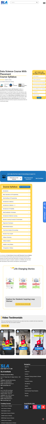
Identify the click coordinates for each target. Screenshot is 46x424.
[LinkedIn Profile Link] (39, 407)
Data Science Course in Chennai (7, 413)
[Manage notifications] (43, 419)
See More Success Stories (22, 304)
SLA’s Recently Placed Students (31, 390)
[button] (16, 191)
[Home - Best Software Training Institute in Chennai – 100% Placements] (4, 2)
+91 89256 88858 (8, 396)
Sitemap (26, 395)
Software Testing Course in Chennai (8, 422)
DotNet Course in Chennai (6, 415)
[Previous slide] (5, 283)
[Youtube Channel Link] (43, 407)
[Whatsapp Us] (44, 203)
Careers (26, 386)
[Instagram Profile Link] (35, 407)
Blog (26, 369)
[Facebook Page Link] (26, 407)
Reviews (26, 393)
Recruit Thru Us (28, 388)
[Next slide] (40, 283)
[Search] (37, 2)
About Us (27, 366)
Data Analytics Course (5, 410)
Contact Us (27, 371)
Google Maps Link (7, 385)
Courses (26, 374)
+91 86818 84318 (8, 382)
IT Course (27, 378)
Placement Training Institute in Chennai (33, 376)
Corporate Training (28, 381)
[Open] (44, 3)
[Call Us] (44, 207)
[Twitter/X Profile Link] (30, 407)
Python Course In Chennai (6, 406)
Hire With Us (27, 383)
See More (4, 325)
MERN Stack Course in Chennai (7, 418)
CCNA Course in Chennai (6, 420)
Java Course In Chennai (6, 408)
